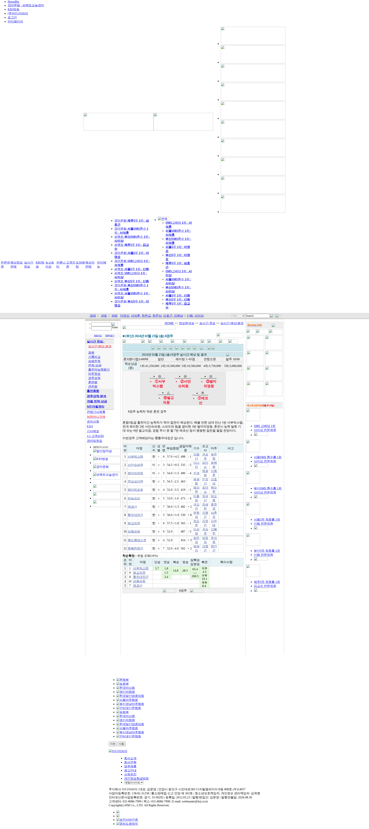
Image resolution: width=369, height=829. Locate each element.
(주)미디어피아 (18, 13)
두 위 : (177, 295)
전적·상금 (94, 365)
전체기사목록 (96, 412)
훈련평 (92, 382)
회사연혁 (130, 762)
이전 (112, 743)
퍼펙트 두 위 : (131, 269)
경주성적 (94, 378)
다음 (121, 743)
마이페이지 (15, 21)
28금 (93, 315)
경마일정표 (94, 440)
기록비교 (94, 356)
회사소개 (130, 758)
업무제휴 (130, 766)
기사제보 (93, 431)
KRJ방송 (13, 9)
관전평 (92, 386)
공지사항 (93, 421)
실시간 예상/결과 (232, 323)
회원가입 (98, 336)
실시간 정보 (207, 323)
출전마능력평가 (99, 369)
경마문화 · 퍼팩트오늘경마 (26, 5)
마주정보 (94, 373)
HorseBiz (13, 1)
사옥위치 (130, 774)
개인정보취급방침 (136, 778)
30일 (114, 315)
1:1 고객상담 (95, 436)
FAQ (90, 426)
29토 (104, 315)
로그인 (12, 17)
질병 (91, 352)
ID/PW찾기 (109, 336)
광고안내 (130, 770)
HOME (169, 323)
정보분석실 (186, 323)
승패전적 (94, 361)
